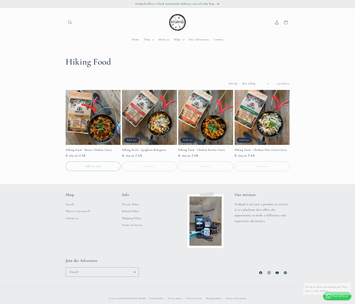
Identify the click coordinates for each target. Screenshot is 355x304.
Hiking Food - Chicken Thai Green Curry (261, 150)
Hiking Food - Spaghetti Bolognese (144, 150)
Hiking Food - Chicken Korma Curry (201, 150)
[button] (70, 22)
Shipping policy (214, 298)
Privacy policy (175, 298)
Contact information (236, 298)
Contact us (72, 218)
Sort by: (233, 83)
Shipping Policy (131, 218)
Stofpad (121, 298)
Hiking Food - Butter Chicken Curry (89, 150)
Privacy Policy (130, 204)
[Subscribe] (134, 272)
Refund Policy (130, 211)
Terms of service (194, 298)
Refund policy (157, 298)
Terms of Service (132, 225)
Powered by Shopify (136, 298)
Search (70, 204)
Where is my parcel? (78, 211)
